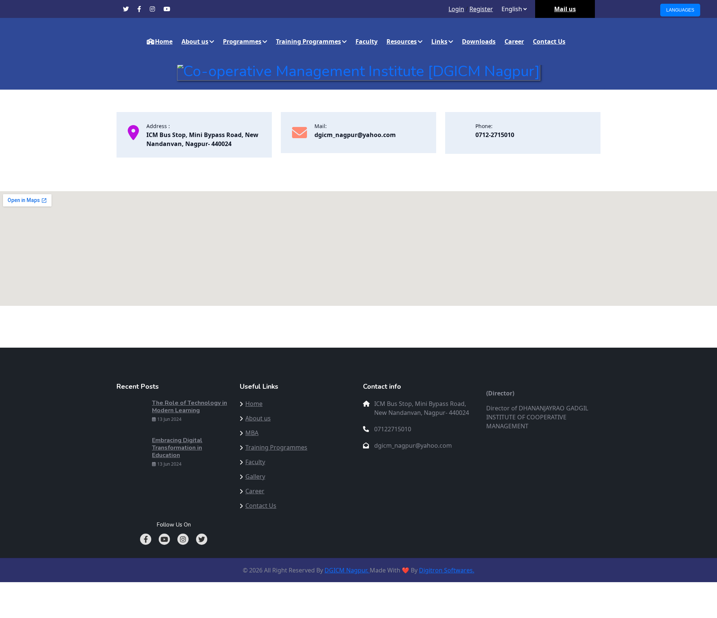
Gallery (255, 476)
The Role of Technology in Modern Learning (189, 406)
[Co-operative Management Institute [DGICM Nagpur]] (358, 70)
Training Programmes (308, 41)
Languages (680, 10)
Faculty (367, 41)
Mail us (565, 9)
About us (194, 41)
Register (481, 9)
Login (456, 9)
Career (514, 41)
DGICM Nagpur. (347, 570)
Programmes (242, 41)
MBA (251, 433)
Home (164, 41)
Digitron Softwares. (446, 570)
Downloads (479, 41)
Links (439, 41)
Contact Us (549, 41)
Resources (402, 41)
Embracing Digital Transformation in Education (177, 447)
